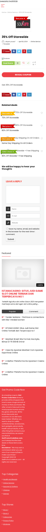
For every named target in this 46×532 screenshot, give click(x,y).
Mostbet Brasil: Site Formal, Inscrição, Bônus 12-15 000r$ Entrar (21, 340)
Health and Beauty (10, 479)
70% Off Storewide (10, 117)
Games (6, 494)
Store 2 (6, 513)
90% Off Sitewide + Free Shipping (17, 156)
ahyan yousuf (10, 42)
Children (6, 490)
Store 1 (5, 510)
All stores (6, 524)
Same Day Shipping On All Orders (17, 143)
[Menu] (3, 6)
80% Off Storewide (10, 130)
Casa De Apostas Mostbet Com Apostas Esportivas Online (22, 351)
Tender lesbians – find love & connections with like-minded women (23, 318)
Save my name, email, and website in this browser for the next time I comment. (22, 232)
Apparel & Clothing (10, 486)
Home (4, 12)
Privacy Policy (8, 520)
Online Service (12, 12)
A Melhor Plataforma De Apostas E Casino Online (23, 362)
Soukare (7, 44)
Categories (7, 517)
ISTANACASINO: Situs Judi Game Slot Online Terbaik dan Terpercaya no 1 (22, 293)
